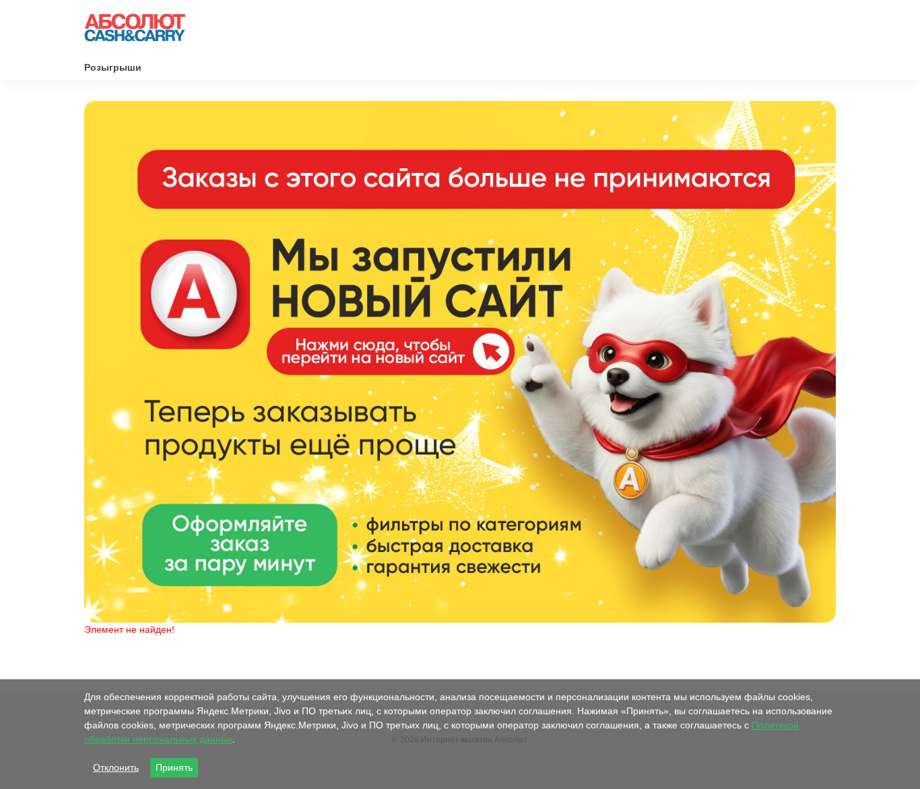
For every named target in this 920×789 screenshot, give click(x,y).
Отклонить (116, 767)
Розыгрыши (112, 67)
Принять (174, 767)
